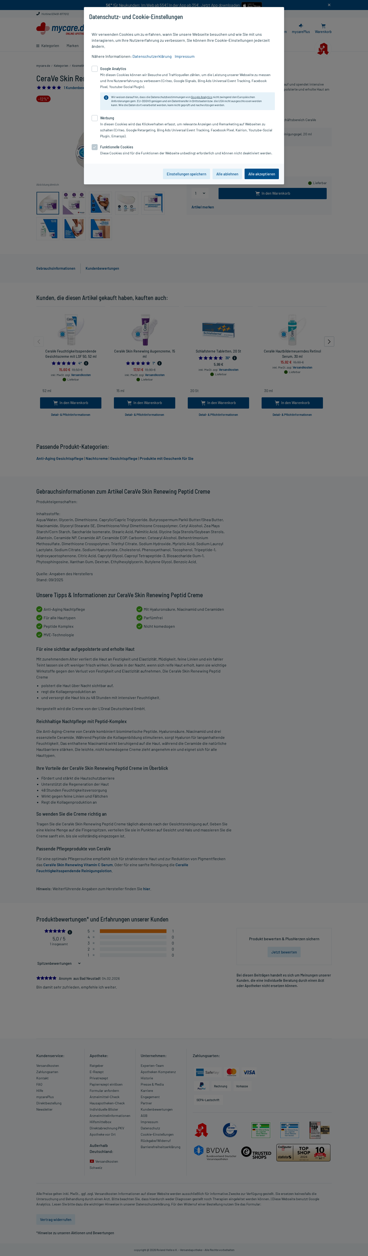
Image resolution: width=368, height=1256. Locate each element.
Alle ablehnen (227, 174)
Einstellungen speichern (186, 174)
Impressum (185, 56)
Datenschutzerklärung (152, 56)
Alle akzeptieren (261, 174)
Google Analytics (201, 97)
